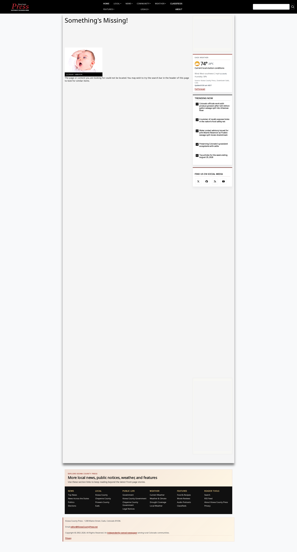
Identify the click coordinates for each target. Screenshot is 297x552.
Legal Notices (129, 508)
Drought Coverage (158, 502)
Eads (97, 505)
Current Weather (157, 495)
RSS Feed (208, 498)
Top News (72, 495)
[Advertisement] (212, 282)
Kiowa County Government (134, 498)
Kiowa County (101, 495)
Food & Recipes (184, 495)
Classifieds (176, 3)
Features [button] (108, 9)
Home (106, 3)
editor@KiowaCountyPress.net (84, 526)
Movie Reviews (183, 498)
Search (207, 495)
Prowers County (102, 502)
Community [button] (143, 3)
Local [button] (117, 3)
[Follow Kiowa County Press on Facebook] (207, 181)
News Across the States (78, 498)
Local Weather (156, 505)
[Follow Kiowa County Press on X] (198, 181)
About (178, 9)
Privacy (207, 505)
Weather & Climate (158, 498)
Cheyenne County (103, 498)
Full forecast (200, 89)
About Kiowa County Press (216, 502)
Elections (72, 505)
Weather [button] (160, 3)
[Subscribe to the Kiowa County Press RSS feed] (215, 181)
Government (128, 495)
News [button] (128, 3)
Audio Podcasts (184, 502)
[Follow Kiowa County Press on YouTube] (223, 181)
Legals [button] (144, 9)
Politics (71, 502)
